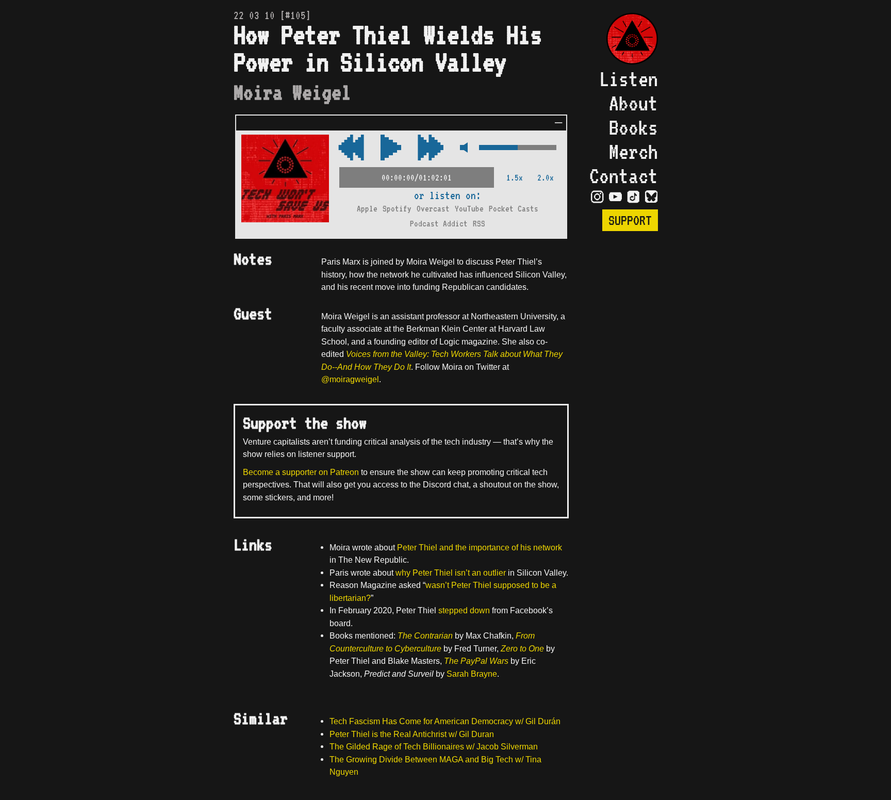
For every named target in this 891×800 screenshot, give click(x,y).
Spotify (397, 209)
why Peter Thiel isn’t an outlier (450, 572)
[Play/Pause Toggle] (391, 148)
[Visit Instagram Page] (597, 196)
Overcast (433, 209)
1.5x (514, 178)
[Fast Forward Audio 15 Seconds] (351, 148)
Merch (633, 151)
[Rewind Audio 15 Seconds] (430, 148)
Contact (623, 176)
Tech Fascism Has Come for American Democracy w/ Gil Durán (444, 721)
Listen (628, 79)
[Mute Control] (461, 148)
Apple (367, 209)
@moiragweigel (350, 379)
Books (633, 127)
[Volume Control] (517, 148)
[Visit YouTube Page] (615, 196)
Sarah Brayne (472, 673)
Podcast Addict (439, 223)
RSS (479, 223)
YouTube (469, 209)
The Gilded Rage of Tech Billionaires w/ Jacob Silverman (433, 746)
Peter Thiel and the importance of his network (479, 547)
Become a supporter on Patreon (301, 472)
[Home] (623, 40)
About (633, 103)
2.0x (545, 178)
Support (630, 220)
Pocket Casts (513, 209)
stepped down (464, 610)
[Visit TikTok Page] (633, 196)
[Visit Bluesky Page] (651, 196)
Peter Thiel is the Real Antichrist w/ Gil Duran (411, 734)
